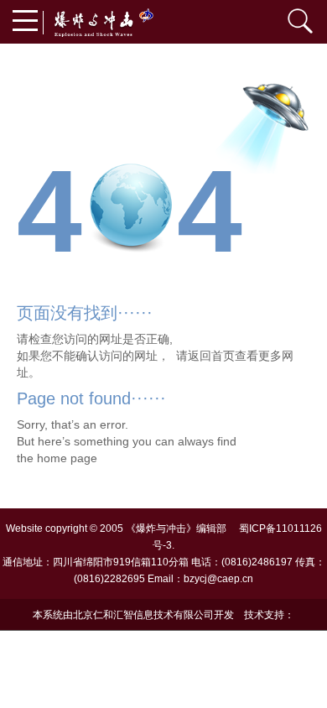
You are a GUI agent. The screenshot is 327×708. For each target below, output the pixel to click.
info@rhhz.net (163, 647)
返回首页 (211, 355)
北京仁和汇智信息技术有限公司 (143, 615)
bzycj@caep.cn (218, 579)
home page (67, 458)
